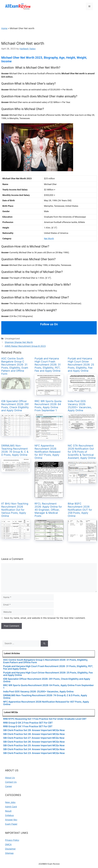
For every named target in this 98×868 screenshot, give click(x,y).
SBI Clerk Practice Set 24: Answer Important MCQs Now (34, 749)
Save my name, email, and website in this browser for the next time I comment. (44, 618)
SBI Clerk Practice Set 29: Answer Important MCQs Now (34, 730)
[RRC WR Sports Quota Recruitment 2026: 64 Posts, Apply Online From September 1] (49, 438)
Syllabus (9, 815)
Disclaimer (10, 849)
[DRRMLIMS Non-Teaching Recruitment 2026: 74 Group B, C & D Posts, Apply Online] (15, 470)
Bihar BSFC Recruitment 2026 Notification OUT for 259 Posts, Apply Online (80, 509)
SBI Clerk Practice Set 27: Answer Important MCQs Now (33, 738)
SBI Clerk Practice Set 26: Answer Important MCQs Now (34, 741)
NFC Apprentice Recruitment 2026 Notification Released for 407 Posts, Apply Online (47, 451)
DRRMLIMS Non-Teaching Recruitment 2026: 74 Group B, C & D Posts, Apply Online (14, 450)
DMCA (8, 844)
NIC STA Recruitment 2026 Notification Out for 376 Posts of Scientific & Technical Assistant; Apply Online (82, 451)
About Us (10, 777)
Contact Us (11, 782)
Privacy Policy (12, 840)
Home (4, 28)
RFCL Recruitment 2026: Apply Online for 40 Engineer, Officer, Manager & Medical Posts (48, 509)
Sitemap (9, 853)
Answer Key (11, 819)
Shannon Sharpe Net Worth (19, 342)
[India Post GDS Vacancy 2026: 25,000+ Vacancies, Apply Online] (82, 427)
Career (8, 786)
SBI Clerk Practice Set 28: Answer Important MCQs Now (34, 734)
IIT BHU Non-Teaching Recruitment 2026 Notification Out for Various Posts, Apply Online (14, 509)
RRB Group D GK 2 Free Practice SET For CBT (28, 722)
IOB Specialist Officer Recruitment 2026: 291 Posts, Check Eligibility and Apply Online (15, 406)
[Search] (44, 643)
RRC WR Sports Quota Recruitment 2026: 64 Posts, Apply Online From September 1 (48, 406)
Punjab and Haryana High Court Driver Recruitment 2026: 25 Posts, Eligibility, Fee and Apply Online (81, 364)
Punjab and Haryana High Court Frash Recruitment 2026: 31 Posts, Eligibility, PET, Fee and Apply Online (48, 364)
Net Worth (49, 238)
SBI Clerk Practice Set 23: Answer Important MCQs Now (34, 753)
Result (8, 811)
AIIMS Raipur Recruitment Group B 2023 (25, 346)
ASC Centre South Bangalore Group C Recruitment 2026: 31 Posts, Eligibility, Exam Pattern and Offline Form (14, 366)
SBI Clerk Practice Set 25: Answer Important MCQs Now (34, 745)
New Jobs (10, 802)
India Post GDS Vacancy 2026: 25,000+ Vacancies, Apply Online (80, 406)
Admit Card (11, 806)
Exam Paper (11, 824)
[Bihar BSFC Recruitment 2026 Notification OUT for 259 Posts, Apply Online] (82, 540)
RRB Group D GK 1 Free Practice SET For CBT (27, 726)
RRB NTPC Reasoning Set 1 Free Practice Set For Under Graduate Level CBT (45, 718)
